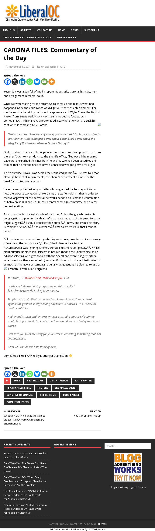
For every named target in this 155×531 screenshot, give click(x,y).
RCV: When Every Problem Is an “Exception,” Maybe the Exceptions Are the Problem (25, 481)
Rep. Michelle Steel (19, 387)
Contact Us (44, 30)
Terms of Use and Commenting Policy (27, 37)
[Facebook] (7, 81)
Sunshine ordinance (20, 395)
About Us (9, 30)
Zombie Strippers (18, 402)
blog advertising (119, 487)
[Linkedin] (22, 81)
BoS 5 (17, 380)
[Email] (44, 81)
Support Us (91, 30)
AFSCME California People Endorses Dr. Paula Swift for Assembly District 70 (26, 495)
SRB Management (66, 387)
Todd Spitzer (71, 395)
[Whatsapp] (29, 81)
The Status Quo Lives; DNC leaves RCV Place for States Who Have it (25, 467)
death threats (59, 380)
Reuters (43, 387)
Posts (74, 30)
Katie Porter (83, 380)
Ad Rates (25, 30)
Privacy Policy (66, 37)
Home (61, 30)
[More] (51, 81)
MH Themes (100, 524)
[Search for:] (128, 445)
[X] (15, 81)
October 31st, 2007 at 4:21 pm (44, 278)
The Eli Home (48, 395)
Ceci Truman (35, 380)
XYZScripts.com (97, 529)
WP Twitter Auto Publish (62, 529)
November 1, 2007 (19, 66)
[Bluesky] (37, 81)
